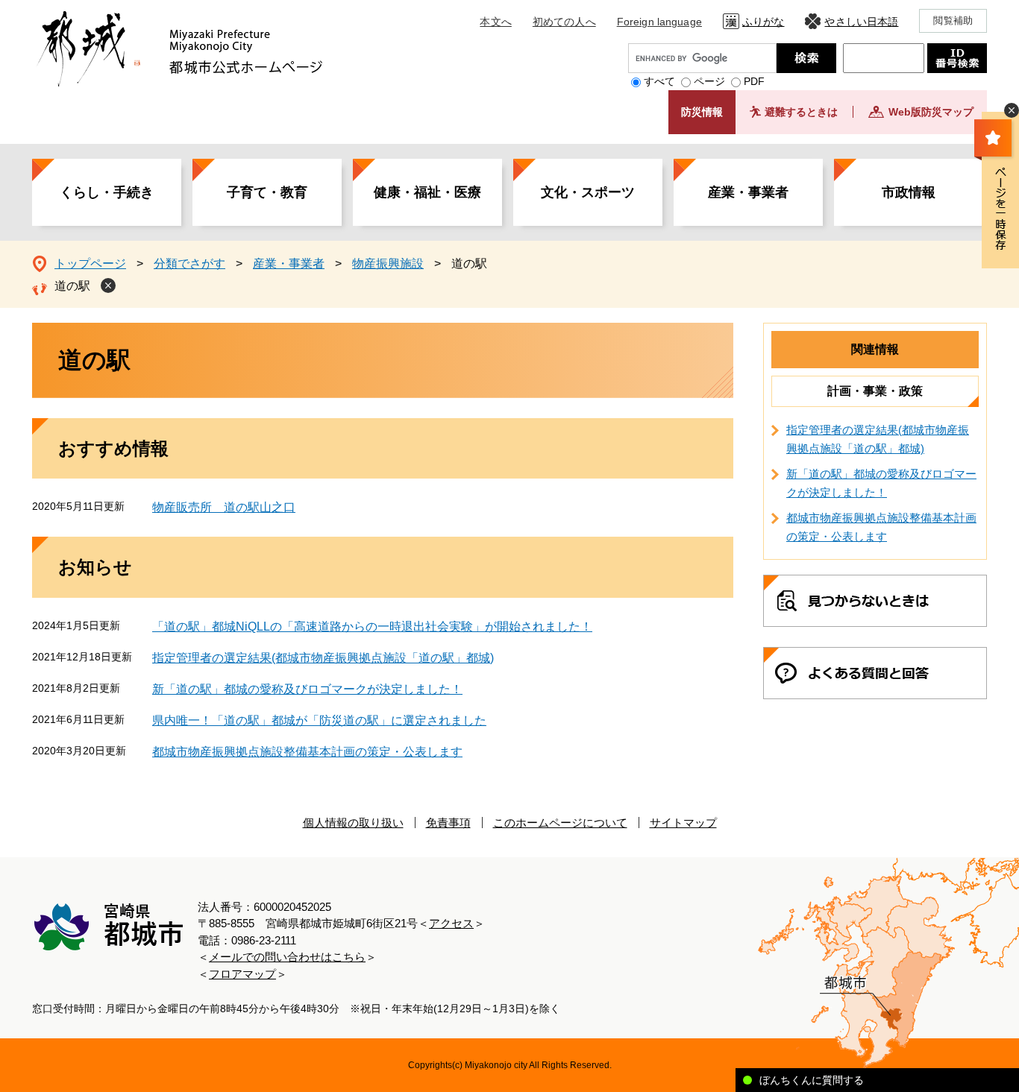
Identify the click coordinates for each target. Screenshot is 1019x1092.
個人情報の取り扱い (353, 822)
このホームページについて (560, 822)
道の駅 (72, 286)
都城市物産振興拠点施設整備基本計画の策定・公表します (307, 751)
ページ (709, 81)
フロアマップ (242, 974)
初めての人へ (564, 22)
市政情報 (908, 192)
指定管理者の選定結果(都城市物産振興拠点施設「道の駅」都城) (323, 657)
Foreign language (659, 22)
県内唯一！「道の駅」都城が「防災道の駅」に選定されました (319, 720)
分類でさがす (189, 263)
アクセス (451, 923)
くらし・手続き (107, 192)
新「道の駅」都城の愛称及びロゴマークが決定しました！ (307, 689)
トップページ (90, 263)
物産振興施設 (388, 263)
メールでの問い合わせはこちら (287, 956)
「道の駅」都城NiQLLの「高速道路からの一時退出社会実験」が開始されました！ (372, 626)
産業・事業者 (748, 192)
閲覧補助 (953, 20)
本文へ (495, 22)
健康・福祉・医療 (427, 192)
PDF (754, 81)
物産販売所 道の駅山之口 (223, 507)
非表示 (1011, 110)
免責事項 (448, 822)
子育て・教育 (267, 192)
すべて (659, 81)
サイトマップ (683, 822)
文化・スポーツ (588, 192)
